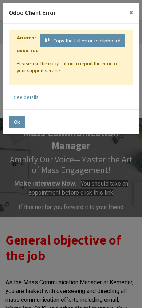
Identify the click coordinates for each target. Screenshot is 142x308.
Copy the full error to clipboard (87, 40)
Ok (17, 122)
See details (26, 97)
